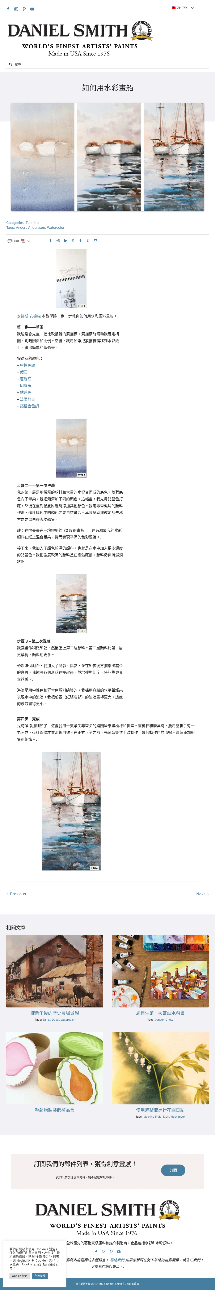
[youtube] (32, 9)
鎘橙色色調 (29, 406)
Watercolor (55, 227)
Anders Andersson (30, 227)
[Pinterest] (24, 9)
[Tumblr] (80, 241)
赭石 (24, 372)
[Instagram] (16, 9)
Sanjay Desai (51, 1019)
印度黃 (25, 386)
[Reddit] (58, 241)
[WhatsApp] (73, 241)
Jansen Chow (164, 1019)
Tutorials (32, 223)
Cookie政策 (132, 1283)
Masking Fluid (152, 1116)
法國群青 (27, 399)
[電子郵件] (95, 241)
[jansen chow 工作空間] (160, 937)
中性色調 (27, 365)
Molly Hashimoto (174, 1116)
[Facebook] (8, 9)
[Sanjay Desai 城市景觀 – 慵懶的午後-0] (54, 937)
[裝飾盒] (54, 1033)
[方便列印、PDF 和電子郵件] (19, 241)
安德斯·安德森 (29, 316)
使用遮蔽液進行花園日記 (160, 1110)
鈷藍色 (25, 392)
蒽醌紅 (25, 379)
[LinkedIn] (65, 241)
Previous (18, 894)
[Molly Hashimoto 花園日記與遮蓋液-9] (160, 1033)
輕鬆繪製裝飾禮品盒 (55, 1110)
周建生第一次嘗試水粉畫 (160, 1013)
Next (200, 894)
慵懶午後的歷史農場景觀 (54, 1013)
